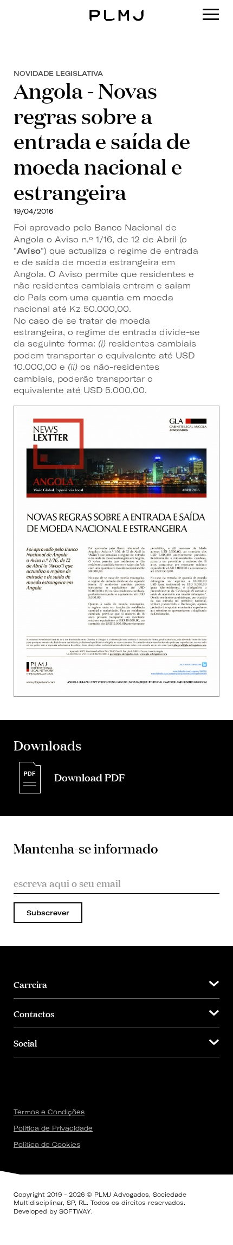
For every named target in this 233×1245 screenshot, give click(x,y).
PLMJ (116, 7)
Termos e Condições (49, 1112)
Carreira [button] (30, 984)
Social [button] (25, 1042)
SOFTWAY (75, 1211)
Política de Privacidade (53, 1128)
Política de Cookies (47, 1144)
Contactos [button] (34, 1013)
